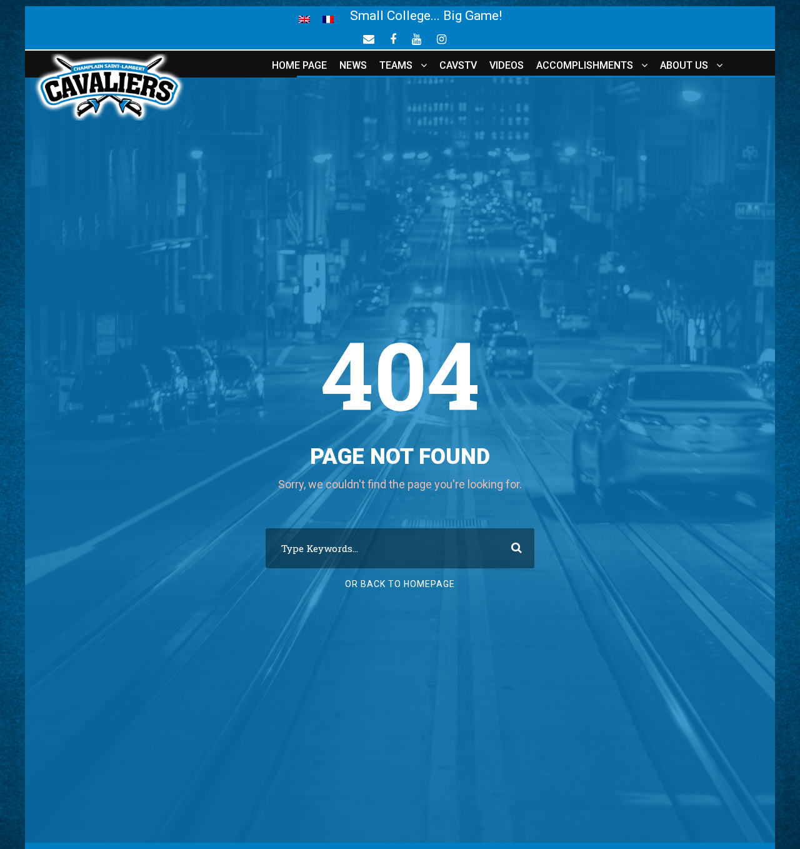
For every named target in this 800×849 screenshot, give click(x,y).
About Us (684, 65)
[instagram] (441, 38)
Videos (506, 65)
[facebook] (393, 38)
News (353, 65)
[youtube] (416, 38)
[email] (368, 38)
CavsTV (458, 65)
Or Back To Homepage (400, 584)
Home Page (299, 65)
